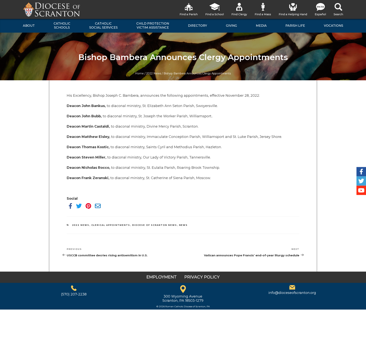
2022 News (153, 73)
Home (139, 73)
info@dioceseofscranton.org (292, 293)
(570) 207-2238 (74, 294)
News (183, 225)
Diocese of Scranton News (154, 225)
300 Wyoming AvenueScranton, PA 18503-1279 (182, 298)
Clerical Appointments (110, 225)
